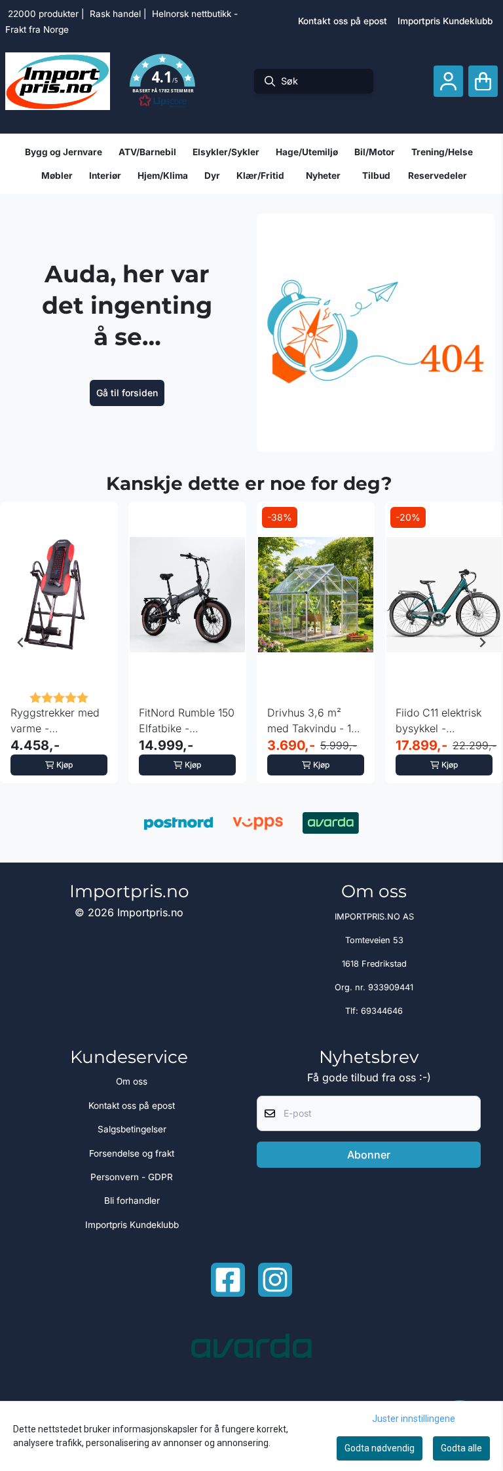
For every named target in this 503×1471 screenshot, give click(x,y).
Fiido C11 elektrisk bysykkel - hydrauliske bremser (438, 721)
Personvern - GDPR (131, 1177)
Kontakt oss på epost (342, 21)
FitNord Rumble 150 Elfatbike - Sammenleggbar (186, 721)
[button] (162, 81)
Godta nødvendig (380, 1448)
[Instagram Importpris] (275, 1280)
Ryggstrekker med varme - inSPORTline (55, 721)
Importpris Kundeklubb (445, 21)
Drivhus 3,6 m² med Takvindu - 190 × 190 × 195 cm (315, 721)
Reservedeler (437, 175)
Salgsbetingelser (132, 1129)
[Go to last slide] (20, 642)
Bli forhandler (132, 1200)
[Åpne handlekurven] (483, 81)
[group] (59, 642)
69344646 (382, 1011)
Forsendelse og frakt (131, 1153)
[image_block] (376, 333)
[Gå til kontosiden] (448, 81)
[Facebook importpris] (228, 1280)
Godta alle (461, 1448)
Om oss (131, 1081)
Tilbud (376, 175)
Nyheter (323, 175)
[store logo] (57, 81)
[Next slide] (482, 642)
